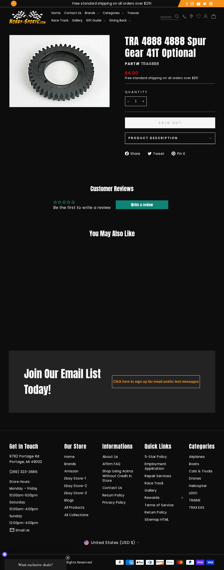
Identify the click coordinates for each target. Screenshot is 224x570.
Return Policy (113, 495)
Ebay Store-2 (75, 486)
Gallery (77, 20)
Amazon (71, 471)
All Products (74, 507)
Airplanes (197, 456)
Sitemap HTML (157, 519)
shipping (155, 78)
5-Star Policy (156, 456)
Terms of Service (159, 505)
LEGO (193, 493)
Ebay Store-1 (75, 478)
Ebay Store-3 (75, 493)
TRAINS (195, 500)
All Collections (76, 515)
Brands (90, 13)
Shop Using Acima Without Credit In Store (117, 476)
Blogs (69, 500)
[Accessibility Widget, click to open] (4, 554)
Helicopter (198, 486)
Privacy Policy (114, 502)
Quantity (136, 92)
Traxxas (133, 13)
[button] (35, 564)
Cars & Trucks (201, 471)
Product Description (153, 138)
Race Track (59, 20)
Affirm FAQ (111, 464)
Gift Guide (94, 20)
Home (56, 13)
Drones (195, 478)
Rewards (152, 497)
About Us (110, 456)
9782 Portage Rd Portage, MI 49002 (25, 459)
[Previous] (14, 3)
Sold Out (27, 329)
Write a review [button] (142, 204)
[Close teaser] (68, 558)
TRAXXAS (196, 507)
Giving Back (118, 20)
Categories (112, 13)
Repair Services (158, 476)
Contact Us (72, 13)
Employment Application (155, 466)
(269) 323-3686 (23, 471)
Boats (194, 464)
